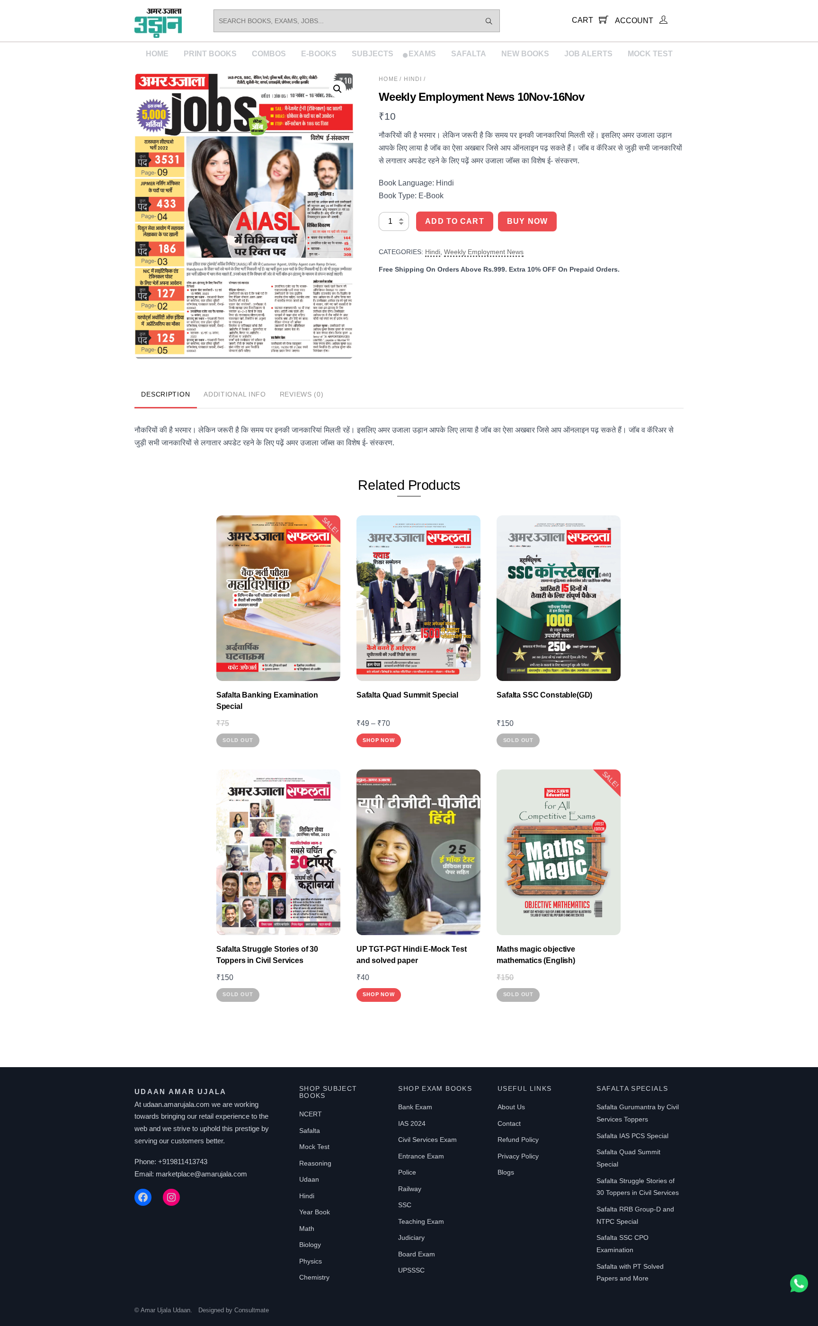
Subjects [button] (372, 54)
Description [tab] (165, 394)
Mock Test (650, 54)
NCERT (310, 1114)
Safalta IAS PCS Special (632, 1136)
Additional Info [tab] (235, 394)
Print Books (210, 54)
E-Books (319, 54)
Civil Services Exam (427, 1139)
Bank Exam (415, 1107)
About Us (511, 1107)
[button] (337, 88)
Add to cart (454, 221)
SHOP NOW (378, 740)
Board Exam (416, 1254)
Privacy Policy (518, 1156)
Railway (409, 1189)
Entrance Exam (421, 1156)
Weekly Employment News (484, 252)
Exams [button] (422, 54)
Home (157, 54)
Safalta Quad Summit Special (407, 695)
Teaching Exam (421, 1221)
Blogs (506, 1172)
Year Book (314, 1212)
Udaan (309, 1179)
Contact (509, 1123)
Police (407, 1172)
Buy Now (527, 221)
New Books (525, 54)
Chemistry (314, 1277)
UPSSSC (411, 1270)
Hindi (413, 79)
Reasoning (315, 1163)
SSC (404, 1205)
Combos (269, 54)
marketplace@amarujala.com (201, 1174)
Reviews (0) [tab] (302, 394)
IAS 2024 (412, 1123)
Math (306, 1228)
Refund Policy (518, 1139)
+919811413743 (182, 1162)
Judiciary (411, 1237)
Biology (310, 1244)
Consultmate (251, 1310)
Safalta (468, 54)
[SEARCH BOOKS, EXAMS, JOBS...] (489, 21)
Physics (310, 1261)
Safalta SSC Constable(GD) (544, 695)
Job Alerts (588, 54)
